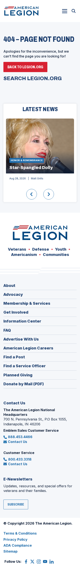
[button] (64, 11)
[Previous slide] (31, 194)
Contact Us (17, 442)
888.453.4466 (20, 437)
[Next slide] (48, 194)
